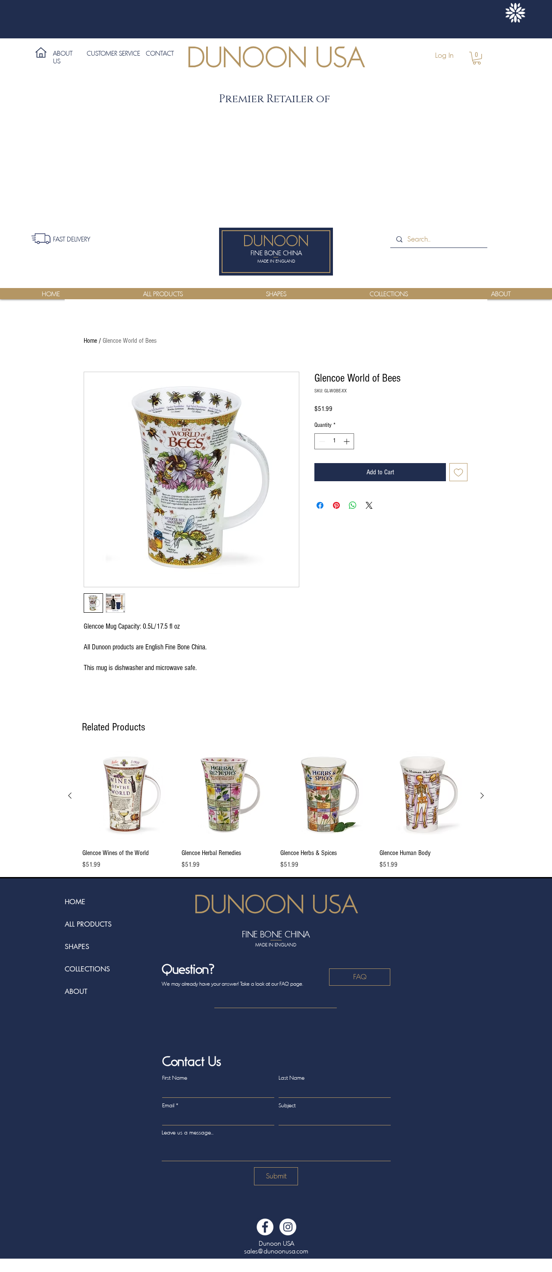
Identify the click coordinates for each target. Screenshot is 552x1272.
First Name (174, 1078)
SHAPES (77, 946)
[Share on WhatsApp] (353, 505)
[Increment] (347, 441)
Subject (287, 1105)
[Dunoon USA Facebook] (265, 1227)
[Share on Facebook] (320, 505)
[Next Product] (482, 795)
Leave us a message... (187, 1132)
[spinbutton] (334, 441)
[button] (476, 58)
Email (168, 1105)
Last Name (291, 1078)
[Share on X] (369, 505)
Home (90, 341)
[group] (276, 810)
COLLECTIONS (87, 969)
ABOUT (76, 991)
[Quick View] (127, 796)
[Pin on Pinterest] (336, 505)
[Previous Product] (70, 795)
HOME (75, 901)
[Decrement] (321, 441)
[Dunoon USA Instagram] (287, 1227)
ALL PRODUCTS (88, 924)
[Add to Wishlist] (458, 472)
